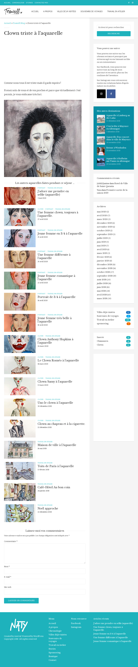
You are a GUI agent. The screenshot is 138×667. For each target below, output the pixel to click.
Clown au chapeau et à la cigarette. (61, 423)
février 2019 (103, 257)
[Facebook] (111, 93)
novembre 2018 (104, 268)
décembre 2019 (104, 223)
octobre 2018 (103, 272)
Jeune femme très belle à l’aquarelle (55, 320)
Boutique (53, 656)
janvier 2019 (103, 261)
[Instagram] (101, 93)
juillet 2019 (102, 238)
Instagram (76, 627)
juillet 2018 (102, 283)
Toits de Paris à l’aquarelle (56, 466)
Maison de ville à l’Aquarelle (57, 445)
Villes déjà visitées (66, 11)
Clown (40, 209)
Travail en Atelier (116, 11)
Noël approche (48, 508)
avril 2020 (102, 215)
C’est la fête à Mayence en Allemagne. (117, 127)
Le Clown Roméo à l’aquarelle (58, 360)
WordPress (38, 636)
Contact (52, 660)
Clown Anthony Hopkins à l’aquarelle (55, 341)
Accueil (7, 3)
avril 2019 (102, 249)
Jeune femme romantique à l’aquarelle (56, 277)
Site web (7, 587)
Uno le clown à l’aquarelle (55, 402)
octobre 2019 (103, 230)
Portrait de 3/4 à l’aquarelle (56, 297)
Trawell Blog (19, 23)
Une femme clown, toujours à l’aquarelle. (58, 214)
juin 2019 (101, 242)
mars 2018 (102, 298)
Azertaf (17, 636)
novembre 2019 (104, 227)
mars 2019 (102, 253)
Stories (29, 3)
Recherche (114, 33)
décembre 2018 (104, 264)
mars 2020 (102, 219)
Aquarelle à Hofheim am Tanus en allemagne (118, 159)
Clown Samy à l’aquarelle (55, 381)
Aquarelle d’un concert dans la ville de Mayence (118, 138)
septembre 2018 (105, 276)
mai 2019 (101, 245)
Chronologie (18, 3)
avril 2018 (102, 294)
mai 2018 (101, 291)
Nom (7, 567)
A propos (47, 11)
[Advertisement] (44, 58)
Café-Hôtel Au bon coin (54, 487)
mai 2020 (101, 212)
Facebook (76, 623)
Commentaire (11, 541)
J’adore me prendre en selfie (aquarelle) (53, 193)
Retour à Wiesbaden (116, 148)
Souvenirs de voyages (92, 11)
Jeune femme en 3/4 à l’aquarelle (60, 233)
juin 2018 (101, 287)
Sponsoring (55, 652)
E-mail (7, 577)
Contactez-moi (41, 3)
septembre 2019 (105, 234)
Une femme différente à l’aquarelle (54, 256)
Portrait (41, 188)
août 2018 (101, 279)
